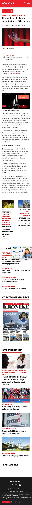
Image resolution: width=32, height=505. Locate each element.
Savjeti (5, 11)
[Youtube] (20, 485)
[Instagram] (16, 485)
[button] (28, 3)
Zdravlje (10, 11)
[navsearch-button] (25, 3)
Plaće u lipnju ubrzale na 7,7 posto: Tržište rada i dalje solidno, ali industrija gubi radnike (15, 258)
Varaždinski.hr (15, 74)
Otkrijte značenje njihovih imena (14, 287)
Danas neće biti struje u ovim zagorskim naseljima (13, 279)
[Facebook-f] (12, 485)
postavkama (6, 499)
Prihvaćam (6, 502)
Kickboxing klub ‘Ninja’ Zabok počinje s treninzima (16, 270)
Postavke (15, 502)
